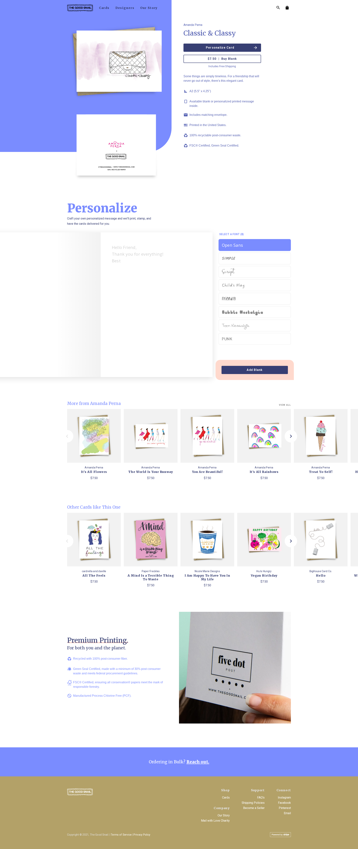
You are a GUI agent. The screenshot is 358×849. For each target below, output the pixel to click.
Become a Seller (254, 808)
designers (124, 8)
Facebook (284, 803)
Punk (227, 338)
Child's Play (233, 285)
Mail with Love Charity (215, 820)
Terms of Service (121, 834)
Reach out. (197, 761)
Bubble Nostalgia (242, 312)
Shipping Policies (253, 803)
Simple (228, 257)
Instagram (284, 797)
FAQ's (261, 797)
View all (285, 405)
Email (287, 813)
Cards (226, 797)
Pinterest (285, 808)
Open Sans (232, 245)
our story (149, 8)
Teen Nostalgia (235, 326)
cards (104, 8)
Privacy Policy (142, 834)
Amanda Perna (192, 25)
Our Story (224, 815)
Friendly (229, 298)
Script (228, 272)
